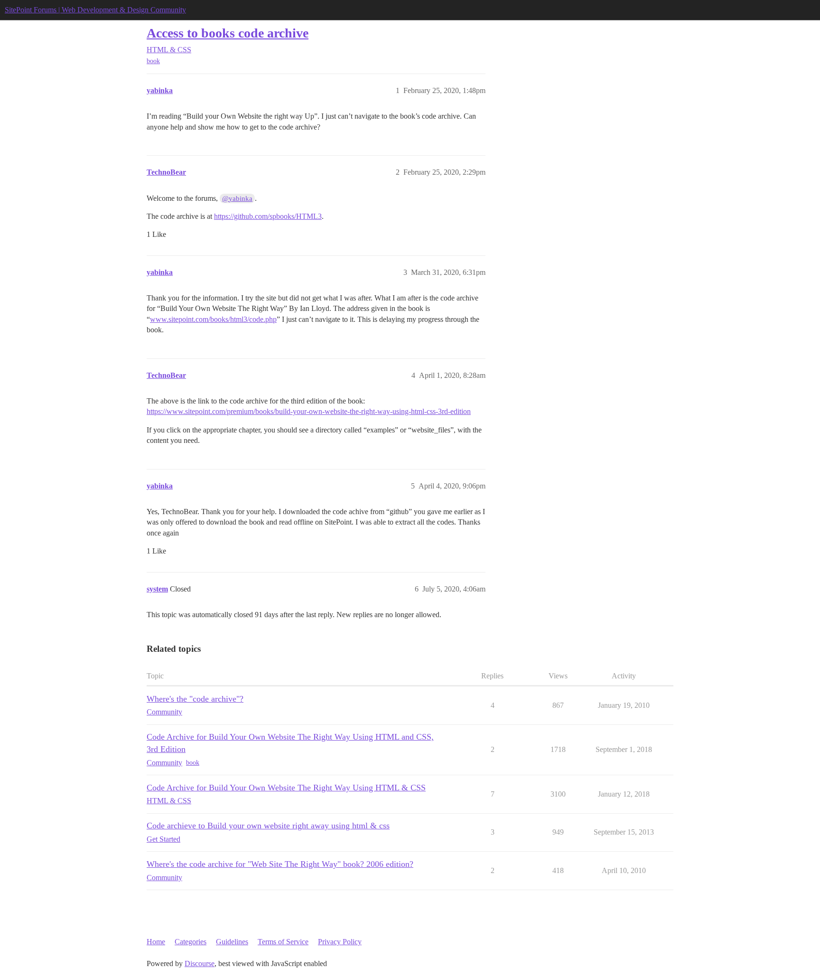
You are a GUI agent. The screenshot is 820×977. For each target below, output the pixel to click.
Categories (190, 942)
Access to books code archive (227, 33)
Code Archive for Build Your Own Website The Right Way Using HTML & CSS (286, 787)
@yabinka (237, 198)
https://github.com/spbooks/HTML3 (268, 216)
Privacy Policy (340, 942)
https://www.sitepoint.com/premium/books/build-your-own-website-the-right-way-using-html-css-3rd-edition (309, 411)
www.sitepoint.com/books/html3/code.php (213, 319)
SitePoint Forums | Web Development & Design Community (95, 10)
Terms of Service (283, 942)
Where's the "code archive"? (195, 699)
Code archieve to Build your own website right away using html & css (268, 825)
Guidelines (232, 942)
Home (156, 942)
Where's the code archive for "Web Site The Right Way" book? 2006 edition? (280, 864)
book (153, 61)
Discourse (199, 963)
